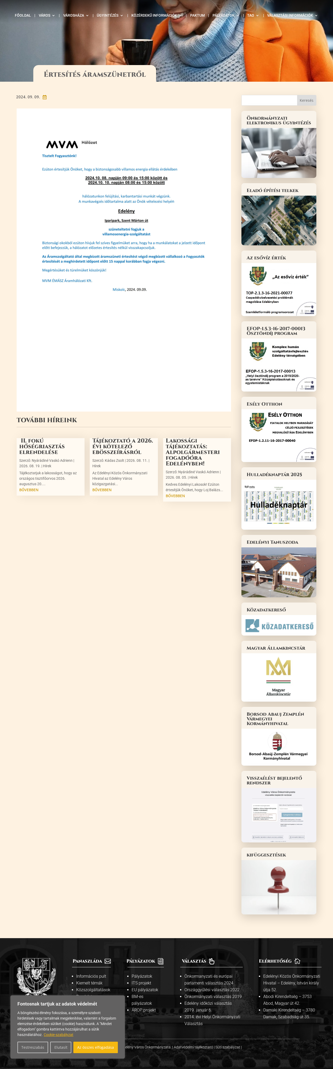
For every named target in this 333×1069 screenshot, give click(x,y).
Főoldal (23, 15)
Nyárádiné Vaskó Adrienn (52, 460)
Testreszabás (32, 1047)
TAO (250, 15)
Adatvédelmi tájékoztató (194, 1047)
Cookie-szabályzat (58, 1035)
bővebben (29, 489)
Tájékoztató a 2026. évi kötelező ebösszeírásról (122, 446)
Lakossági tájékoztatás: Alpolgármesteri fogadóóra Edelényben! (193, 452)
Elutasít (60, 1047)
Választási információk (290, 15)
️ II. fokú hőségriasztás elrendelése (42, 446)
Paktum (197, 15)
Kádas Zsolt (114, 460)
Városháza (73, 15)
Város (44, 15)
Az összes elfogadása (95, 1047)
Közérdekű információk (154, 15)
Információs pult (91, 976)
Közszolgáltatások (93, 989)
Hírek (47, 466)
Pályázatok (223, 15)
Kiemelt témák (89, 983)
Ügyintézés (107, 15)
